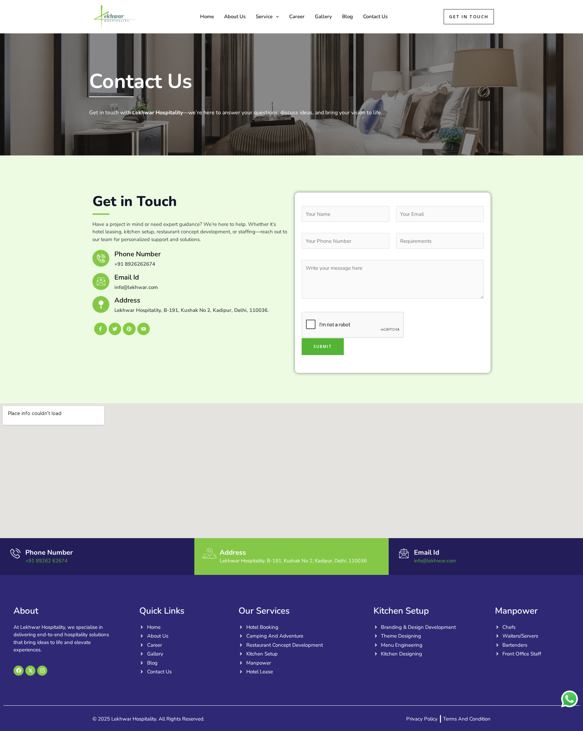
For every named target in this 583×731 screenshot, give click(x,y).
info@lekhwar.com (435, 560)
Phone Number (49, 552)
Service (264, 16)
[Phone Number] (15, 553)
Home (207, 16)
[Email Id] (100, 281)
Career (297, 16)
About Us (235, 16)
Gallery (323, 16)
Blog (347, 16)
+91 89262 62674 (46, 560)
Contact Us (375, 16)
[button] (276, 16)
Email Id (126, 277)
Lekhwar (160, 16)
